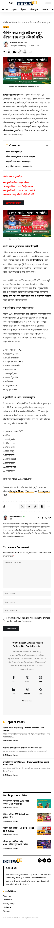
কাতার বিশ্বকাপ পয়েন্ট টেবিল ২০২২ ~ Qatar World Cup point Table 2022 (26, 763)
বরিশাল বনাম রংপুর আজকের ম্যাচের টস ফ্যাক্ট (20, 156)
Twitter (29, 491)
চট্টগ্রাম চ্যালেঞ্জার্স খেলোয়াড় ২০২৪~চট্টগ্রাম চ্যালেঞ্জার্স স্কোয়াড (15, 843)
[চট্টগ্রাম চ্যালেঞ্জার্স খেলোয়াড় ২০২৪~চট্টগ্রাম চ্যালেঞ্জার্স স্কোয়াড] (44, 844)
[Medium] (27, 691)
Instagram (44, 491)
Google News (16, 491)
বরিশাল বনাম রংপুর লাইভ (14, 151)
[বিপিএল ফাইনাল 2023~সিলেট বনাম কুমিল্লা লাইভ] (44, 817)
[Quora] (40, 691)
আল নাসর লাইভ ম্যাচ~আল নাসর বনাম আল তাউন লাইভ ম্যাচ (22, 747)
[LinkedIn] (13, 691)
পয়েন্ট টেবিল (41, 831)
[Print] (24, 51)
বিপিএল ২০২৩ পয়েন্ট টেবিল (21, 479)
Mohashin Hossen (16, 43)
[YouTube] (49, 518)
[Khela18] (27, 3)
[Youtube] (49, 860)
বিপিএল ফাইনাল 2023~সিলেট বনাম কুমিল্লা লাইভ (16, 816)
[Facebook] (43, 518)
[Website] (39, 518)
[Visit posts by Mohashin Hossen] (6, 44)
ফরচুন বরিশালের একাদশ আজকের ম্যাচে (18, 161)
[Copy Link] (19, 51)
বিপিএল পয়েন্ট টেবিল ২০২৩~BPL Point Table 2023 (18, 829)
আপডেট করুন (13, 202)
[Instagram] (40, 679)
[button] (5, 3)
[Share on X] (8, 51)
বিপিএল (6, 27)
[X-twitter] (44, 860)
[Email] (14, 51)
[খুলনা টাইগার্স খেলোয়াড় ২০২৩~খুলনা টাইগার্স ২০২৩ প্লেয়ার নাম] (44, 803)
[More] (30, 51)
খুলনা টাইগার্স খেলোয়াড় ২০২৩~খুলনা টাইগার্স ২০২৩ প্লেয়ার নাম (16, 802)
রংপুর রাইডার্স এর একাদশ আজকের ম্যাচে (19, 166)
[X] (46, 518)
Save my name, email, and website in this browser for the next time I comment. (28, 620)
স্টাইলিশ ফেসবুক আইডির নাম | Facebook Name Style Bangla (23, 728)
